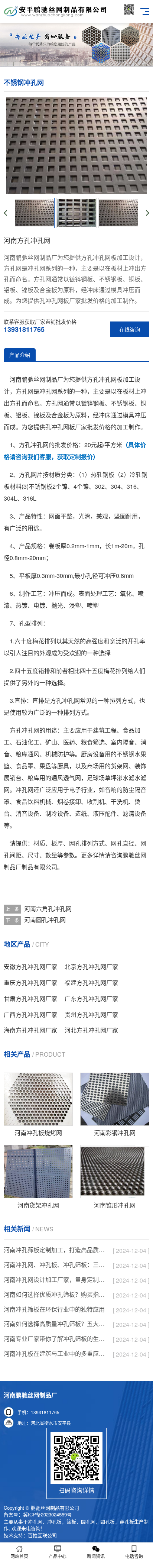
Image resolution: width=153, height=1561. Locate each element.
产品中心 (57, 1556)
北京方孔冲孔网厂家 (91, 966)
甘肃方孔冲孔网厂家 (30, 998)
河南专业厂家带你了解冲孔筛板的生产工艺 (54, 1338)
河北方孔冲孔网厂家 (91, 1030)
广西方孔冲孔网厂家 (30, 1014)
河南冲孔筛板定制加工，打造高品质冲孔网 (54, 1249)
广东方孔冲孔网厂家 (91, 998)
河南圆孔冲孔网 (45, 919)
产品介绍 (19, 354)
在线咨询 (129, 329)
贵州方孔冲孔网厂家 (91, 1014)
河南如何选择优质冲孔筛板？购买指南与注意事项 (54, 1294)
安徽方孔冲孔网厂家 (30, 966)
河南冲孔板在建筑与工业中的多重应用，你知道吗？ (54, 1353)
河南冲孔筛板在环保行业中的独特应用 (54, 1309)
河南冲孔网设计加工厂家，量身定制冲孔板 (54, 1279)
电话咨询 (134, 1556)
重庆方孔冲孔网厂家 (30, 982)
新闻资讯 (96, 1556)
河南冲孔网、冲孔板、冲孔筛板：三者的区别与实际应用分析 (54, 1264)
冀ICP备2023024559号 (47, 1514)
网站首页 (19, 1556)
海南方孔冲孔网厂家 (30, 1030)
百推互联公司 (42, 1535)
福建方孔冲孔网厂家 (91, 982)
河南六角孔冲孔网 (48, 908)
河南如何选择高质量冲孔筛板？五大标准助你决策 (54, 1323)
